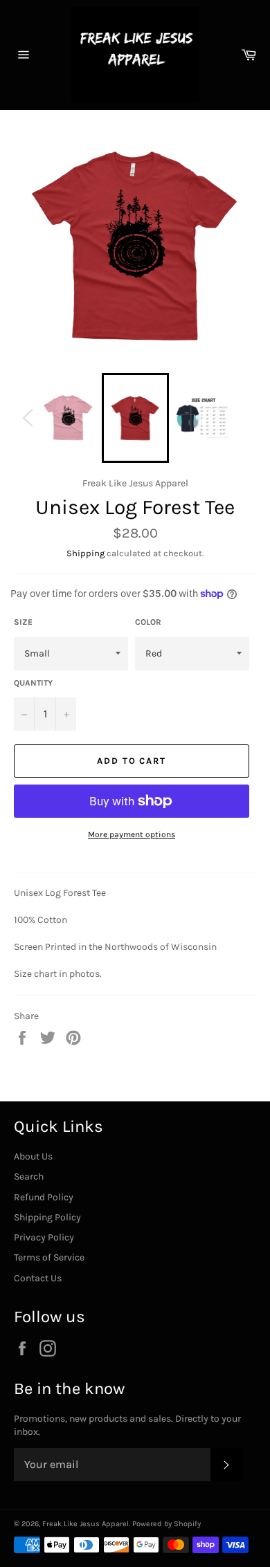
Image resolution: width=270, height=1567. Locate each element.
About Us (33, 1156)
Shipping (85, 553)
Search (29, 1176)
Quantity (33, 683)
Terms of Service (49, 1257)
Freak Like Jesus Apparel (85, 1523)
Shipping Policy (47, 1217)
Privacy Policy (44, 1237)
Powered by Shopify (166, 1523)
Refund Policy (43, 1197)
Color (148, 622)
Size (23, 622)
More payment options (131, 834)
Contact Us (38, 1278)
